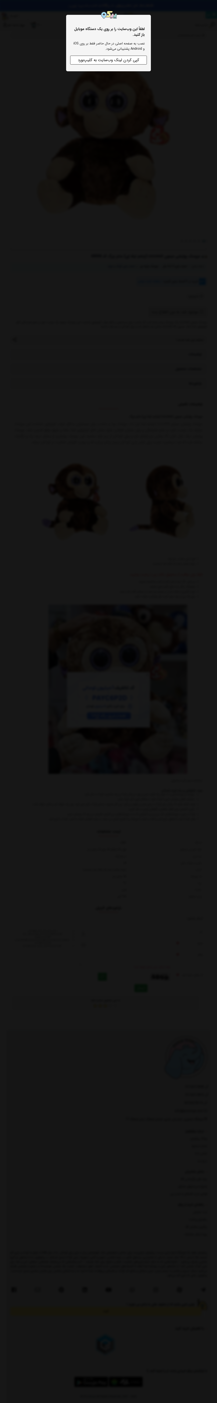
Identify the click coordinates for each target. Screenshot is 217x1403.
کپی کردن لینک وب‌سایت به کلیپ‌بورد (108, 60)
